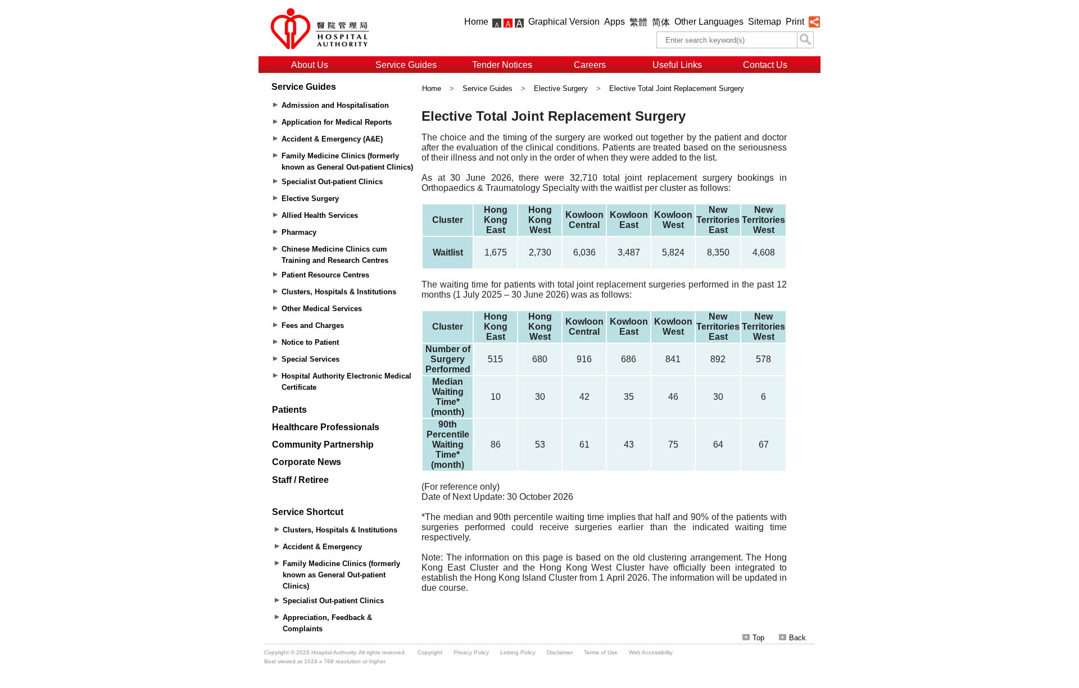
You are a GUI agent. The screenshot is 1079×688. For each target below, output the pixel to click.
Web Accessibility (651, 652)
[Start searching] (805, 39)
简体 (661, 22)
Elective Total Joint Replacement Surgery (676, 88)
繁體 (638, 22)
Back (797, 638)
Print (795, 21)
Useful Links (677, 65)
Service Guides (406, 65)
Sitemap (764, 21)
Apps (614, 21)
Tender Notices (502, 65)
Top (758, 638)
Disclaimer (560, 652)
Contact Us (765, 65)
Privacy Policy (471, 652)
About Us (309, 65)
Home (476, 21)
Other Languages (708, 21)
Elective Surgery (561, 88)
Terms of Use (601, 652)
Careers (590, 65)
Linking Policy (518, 652)
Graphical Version (564, 21)
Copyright (430, 652)
